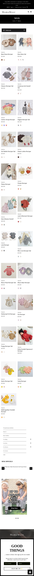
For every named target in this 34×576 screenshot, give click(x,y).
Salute (3, 52)
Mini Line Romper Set (24, 251)
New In (4, 431)
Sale (4, 454)
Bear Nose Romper (7, 54)
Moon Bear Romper (24, 282)
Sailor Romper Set (6, 381)
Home (14, 21)
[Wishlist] (27, 7)
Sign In (12, 7)
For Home (5, 451)
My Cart (24, 7)
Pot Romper (21, 314)
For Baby (5, 439)
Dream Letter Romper (24, 151)
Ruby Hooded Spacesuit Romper (25, 350)
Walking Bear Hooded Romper (8, 411)
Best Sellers (6, 435)
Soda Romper (22, 381)
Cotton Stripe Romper (8, 119)
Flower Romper (22, 183)
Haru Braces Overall (7, 219)
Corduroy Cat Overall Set (24, 87)
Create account (18, 7)
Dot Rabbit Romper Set (8, 151)
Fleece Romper (5, 184)
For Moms (5, 447)
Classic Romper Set (7, 86)
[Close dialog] (32, 540)
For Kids (5, 443)
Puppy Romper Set (7, 346)
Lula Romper (5, 245)
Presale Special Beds (8, 428)
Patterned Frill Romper (8, 314)
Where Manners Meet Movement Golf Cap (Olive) (14, 466)
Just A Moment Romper (25, 216)
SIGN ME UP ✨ (17, 568)
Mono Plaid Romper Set (8, 282)
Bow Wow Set (22, 54)
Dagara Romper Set (24, 119)
